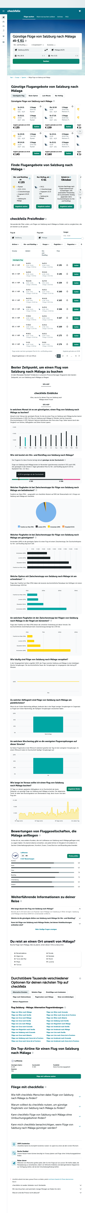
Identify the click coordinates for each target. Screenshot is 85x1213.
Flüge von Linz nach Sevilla (56, 1032)
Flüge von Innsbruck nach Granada (59, 1038)
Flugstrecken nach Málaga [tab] (44, 997)
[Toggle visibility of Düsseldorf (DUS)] (68, 526)
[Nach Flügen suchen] (3, 17)
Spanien (24, 77)
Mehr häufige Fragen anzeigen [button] (46, 929)
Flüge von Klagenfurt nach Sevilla (23, 1029)
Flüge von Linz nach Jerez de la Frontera (61, 1035)
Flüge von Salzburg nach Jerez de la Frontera (27, 1038)
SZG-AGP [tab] (46, 384)
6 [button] (75, 356)
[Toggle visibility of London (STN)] (41, 526)
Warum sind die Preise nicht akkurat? (26, 1193)
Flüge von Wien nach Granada (57, 1012)
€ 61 (20, 40)
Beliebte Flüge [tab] (37, 992)
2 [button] (62, 356)
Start (11, 77)
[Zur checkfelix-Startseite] (13, 11)
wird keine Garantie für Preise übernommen (61, 1179)
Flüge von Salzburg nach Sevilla (58, 1021)
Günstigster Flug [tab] (18, 96)
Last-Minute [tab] (46, 96)
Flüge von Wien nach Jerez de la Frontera (61, 1015)
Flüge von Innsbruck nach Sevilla (58, 1026)
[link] (21, 206)
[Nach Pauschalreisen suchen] (3, 30)
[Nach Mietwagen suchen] (3, 26)
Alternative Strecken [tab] (20, 992)
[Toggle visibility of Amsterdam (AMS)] (54, 526)
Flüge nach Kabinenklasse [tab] (22, 997)
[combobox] (51, 45)
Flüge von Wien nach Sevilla (21, 1015)
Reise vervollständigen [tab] (66, 997)
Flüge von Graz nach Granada (22, 1026)
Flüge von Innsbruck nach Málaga (58, 1029)
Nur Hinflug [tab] (59, 96)
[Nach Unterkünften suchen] (3, 22)
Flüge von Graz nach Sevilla (21, 1021)
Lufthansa (24, 852)
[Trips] (3, 36)
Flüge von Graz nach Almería (22, 1035)
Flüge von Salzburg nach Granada (23, 1032)
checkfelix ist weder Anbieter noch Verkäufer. (29, 1185)
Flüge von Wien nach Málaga (22, 1012)
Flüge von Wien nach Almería (57, 1018)
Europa (17, 77)
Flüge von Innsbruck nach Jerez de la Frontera (63, 1041)
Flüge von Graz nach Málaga (21, 1018)
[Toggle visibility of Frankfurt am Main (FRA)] (26, 526)
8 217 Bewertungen (27, 859)
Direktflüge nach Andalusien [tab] (56, 992)
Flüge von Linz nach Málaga (21, 1024)
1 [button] (58, 356)
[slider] (82, 238)
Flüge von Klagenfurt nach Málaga (59, 1024)
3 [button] (67, 356)
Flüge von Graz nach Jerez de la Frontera (26, 1041)
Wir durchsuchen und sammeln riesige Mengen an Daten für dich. (36, 1189)
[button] (3, 11)
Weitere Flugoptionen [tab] (20, 1002)
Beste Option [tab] (33, 96)
